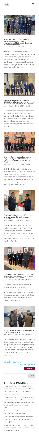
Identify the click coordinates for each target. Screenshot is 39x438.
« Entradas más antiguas (12, 362)
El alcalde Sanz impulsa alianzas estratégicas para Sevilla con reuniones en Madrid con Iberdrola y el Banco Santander (19, 42)
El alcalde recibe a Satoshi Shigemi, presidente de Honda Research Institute (18, 217)
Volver (29, 368)
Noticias (29, 47)
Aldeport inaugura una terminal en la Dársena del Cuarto (19, 332)
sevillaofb (10, 47)
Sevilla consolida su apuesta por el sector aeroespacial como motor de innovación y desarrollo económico (19, 427)
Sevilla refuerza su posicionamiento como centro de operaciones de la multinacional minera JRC (18, 419)
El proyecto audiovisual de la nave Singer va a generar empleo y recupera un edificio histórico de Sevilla (17, 159)
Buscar (31, 376)
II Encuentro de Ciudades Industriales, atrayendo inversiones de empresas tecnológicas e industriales (19, 276)
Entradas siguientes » (27, 365)
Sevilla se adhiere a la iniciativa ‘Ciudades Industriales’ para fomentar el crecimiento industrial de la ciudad (19, 102)
